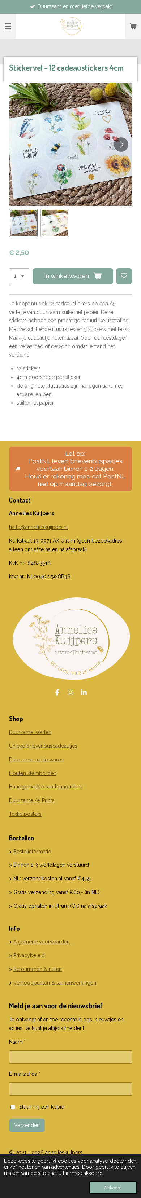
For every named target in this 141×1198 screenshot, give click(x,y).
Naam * (17, 1042)
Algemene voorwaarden (41, 942)
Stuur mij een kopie (41, 1107)
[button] (23, 223)
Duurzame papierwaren (36, 759)
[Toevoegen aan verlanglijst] (124, 276)
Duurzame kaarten (30, 732)
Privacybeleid (29, 955)
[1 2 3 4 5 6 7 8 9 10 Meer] (19, 276)
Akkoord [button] (113, 1187)
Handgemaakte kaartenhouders (45, 787)
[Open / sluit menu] (8, 26)
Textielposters (25, 814)
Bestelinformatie (32, 851)
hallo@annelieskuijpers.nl (38, 527)
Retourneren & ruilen (37, 969)
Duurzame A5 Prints (32, 800)
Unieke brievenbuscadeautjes (43, 746)
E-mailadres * (24, 1074)
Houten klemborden (32, 773)
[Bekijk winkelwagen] (133, 26)
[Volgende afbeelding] (121, 144)
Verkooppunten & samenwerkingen (54, 983)
